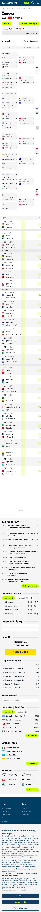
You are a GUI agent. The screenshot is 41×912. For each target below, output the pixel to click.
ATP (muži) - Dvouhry (27, 24)
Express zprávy (26, 818)
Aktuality (24, 808)
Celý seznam (32, 763)
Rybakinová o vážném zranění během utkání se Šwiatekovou (22, 553)
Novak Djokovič (6, 808)
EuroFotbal (11, 785)
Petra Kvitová (6, 814)
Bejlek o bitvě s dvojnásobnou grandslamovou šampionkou (19, 562)
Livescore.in (11, 780)
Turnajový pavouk (30, 41)
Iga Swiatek (5, 821)
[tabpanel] (20, 608)
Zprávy (28, 775)
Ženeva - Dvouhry (26, 8)
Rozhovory (25, 814)
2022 (5, 24)
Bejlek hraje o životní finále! (18, 557)
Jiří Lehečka (5, 811)
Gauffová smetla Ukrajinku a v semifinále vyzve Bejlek (19, 580)
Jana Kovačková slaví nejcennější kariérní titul (20, 541)
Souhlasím (20, 896)
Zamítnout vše (20, 902)
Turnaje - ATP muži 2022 (10, 8)
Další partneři (32, 790)
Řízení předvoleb (20, 908)
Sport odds (30, 780)
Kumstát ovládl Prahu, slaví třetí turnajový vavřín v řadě (20, 547)
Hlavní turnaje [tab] (9, 598)
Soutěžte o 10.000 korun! (21, 644)
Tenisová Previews (27, 811)
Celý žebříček (32, 735)
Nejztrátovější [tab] (22, 712)
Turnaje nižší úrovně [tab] (25, 598)
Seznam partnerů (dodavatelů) (14, 890)
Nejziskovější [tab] (8, 712)
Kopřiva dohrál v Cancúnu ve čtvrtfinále (18, 574)
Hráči (4, 804)
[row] (20, 224)
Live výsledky (12, 775)
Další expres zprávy (30, 586)
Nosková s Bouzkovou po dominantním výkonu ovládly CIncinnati (19, 528)
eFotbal (29, 785)
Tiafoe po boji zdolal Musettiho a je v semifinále (21, 568)
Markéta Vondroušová (8, 818)
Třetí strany (11, 871)
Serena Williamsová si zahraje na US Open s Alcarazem (21, 535)
